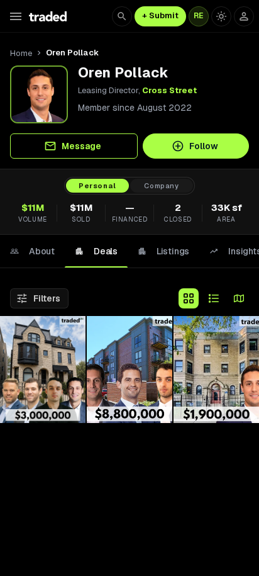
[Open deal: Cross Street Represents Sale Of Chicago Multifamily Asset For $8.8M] (129, 369)
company (161, 185)
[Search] (122, 16)
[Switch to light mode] (221, 16)
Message (81, 146)
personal (97, 185)
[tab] (32, 251)
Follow (203, 146)
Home (21, 53)
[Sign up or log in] (244, 16)
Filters (46, 298)
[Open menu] (15, 16)
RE (199, 16)
